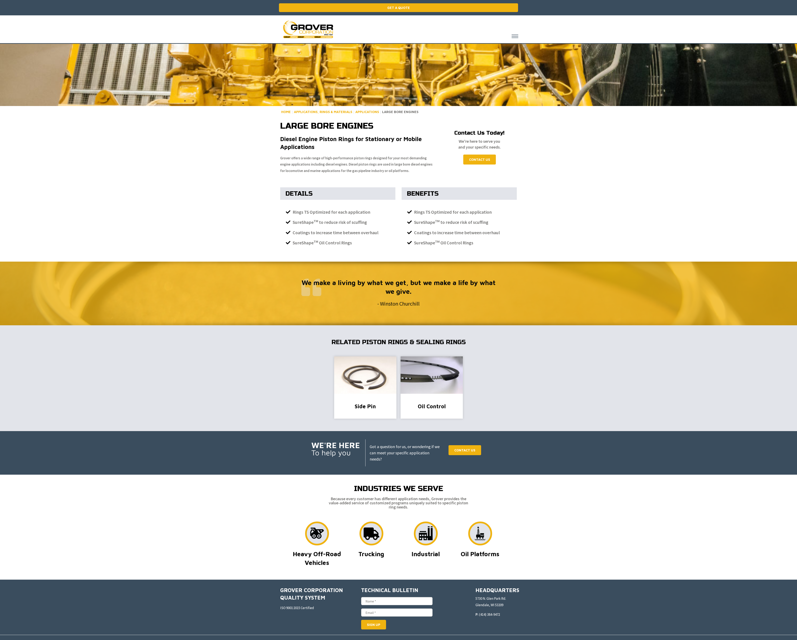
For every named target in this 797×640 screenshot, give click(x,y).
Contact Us (479, 159)
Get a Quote (398, 8)
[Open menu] (515, 36)
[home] (308, 29)
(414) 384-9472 (489, 614)
